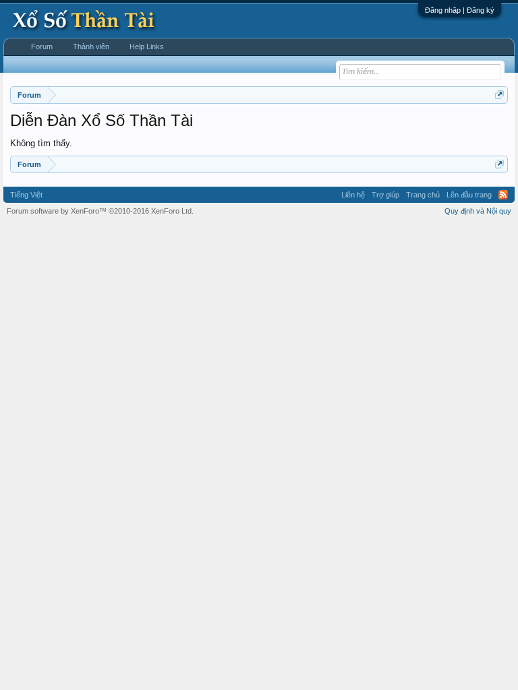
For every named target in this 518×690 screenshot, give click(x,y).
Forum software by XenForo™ (100, 211)
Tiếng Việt (26, 195)
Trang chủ (423, 195)
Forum (42, 46)
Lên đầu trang (469, 195)
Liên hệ (353, 195)
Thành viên (91, 46)
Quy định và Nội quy (477, 211)
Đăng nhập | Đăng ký (459, 10)
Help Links (147, 46)
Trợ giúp (385, 195)
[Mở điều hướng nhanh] (499, 94)
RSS (503, 194)
